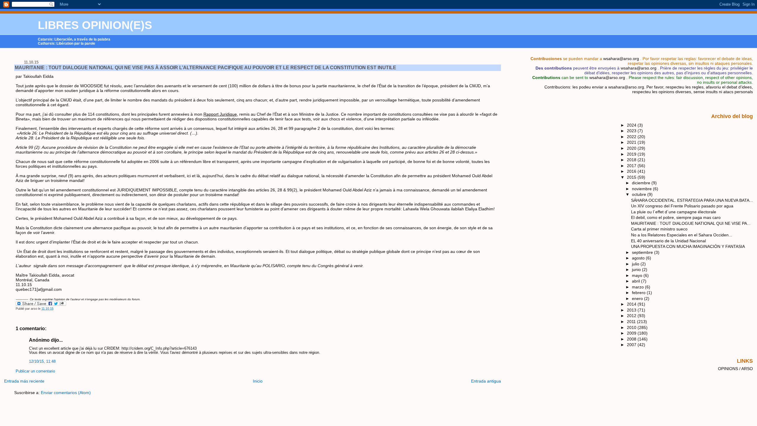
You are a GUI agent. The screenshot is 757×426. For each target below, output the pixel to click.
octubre (639, 194)
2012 (632, 315)
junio (637, 269)
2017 (632, 165)
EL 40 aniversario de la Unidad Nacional (668, 240)
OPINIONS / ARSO (735, 368)
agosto (639, 258)
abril (636, 281)
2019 (632, 154)
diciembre (641, 182)
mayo (637, 275)
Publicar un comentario (35, 371)
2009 (632, 333)
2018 (632, 159)
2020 (632, 148)
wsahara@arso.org (621, 58)
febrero (639, 292)
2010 (632, 327)
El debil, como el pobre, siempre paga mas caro (676, 217)
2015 (632, 177)
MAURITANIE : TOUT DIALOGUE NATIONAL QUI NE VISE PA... (690, 223)
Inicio (258, 381)
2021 (632, 142)
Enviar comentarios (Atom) (66, 392)
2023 (632, 130)
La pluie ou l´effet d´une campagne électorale (673, 211)
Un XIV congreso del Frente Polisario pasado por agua (682, 206)
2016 (632, 171)
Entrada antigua (486, 381)
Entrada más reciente (24, 381)
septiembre (643, 252)
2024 (632, 125)
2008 (632, 339)
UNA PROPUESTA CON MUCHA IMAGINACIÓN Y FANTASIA (688, 246)
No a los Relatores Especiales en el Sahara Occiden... (681, 235)
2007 (632, 344)
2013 (632, 310)
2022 (632, 136)
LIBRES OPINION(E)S (95, 25)
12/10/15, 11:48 (42, 361)
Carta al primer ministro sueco (659, 229)
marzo (638, 287)
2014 (632, 304)
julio (636, 264)
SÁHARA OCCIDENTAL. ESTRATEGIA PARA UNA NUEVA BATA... (692, 200)
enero (638, 298)
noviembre (642, 188)
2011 (632, 321)
